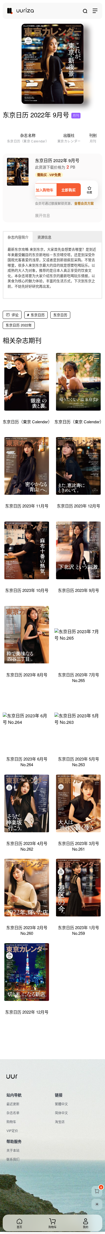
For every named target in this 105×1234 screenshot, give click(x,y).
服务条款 (12, 1211)
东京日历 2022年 (19, 325)
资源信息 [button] (44, 237)
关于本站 (12, 1150)
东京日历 (38, 314)
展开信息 (42, 215)
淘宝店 (60, 1121)
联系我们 (12, 1159)
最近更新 (12, 1104)
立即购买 (68, 189)
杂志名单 (12, 1112)
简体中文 (61, 1112)
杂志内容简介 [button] (18, 237)
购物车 (11, 1121)
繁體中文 (61, 1104)
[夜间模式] (97, 1204)
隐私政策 (31, 1211)
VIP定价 (12, 1130)
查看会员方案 (84, 203)
